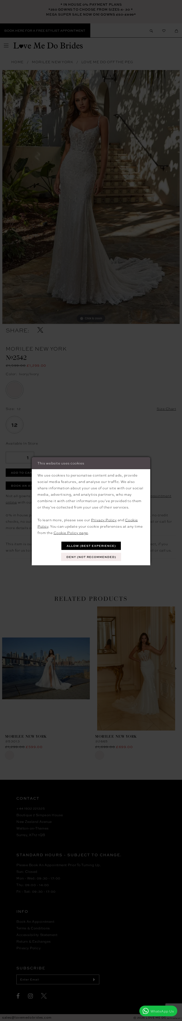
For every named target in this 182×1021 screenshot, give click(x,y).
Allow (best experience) (91, 546)
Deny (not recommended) (91, 557)
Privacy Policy (104, 519)
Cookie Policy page (71, 532)
